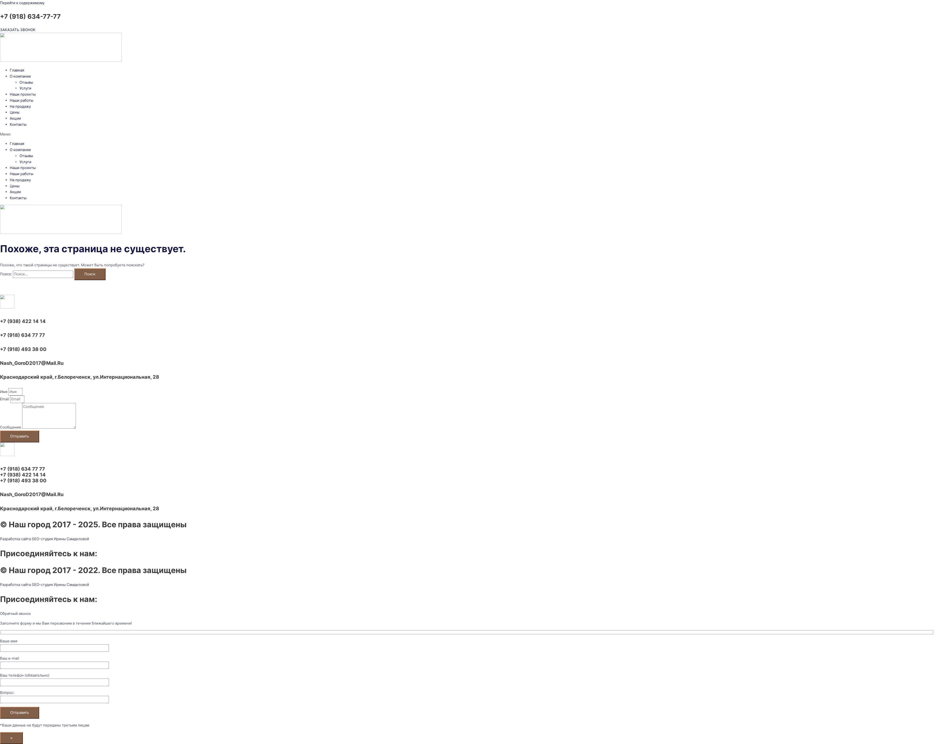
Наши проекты (23, 94)
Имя (4, 391)
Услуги (25, 88)
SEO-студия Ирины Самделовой (60, 539)
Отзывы (26, 82)
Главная (17, 70)
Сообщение (11, 427)
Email (5, 399)
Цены (14, 112)
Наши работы (21, 100)
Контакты (18, 124)
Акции (15, 118)
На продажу (20, 106)
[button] (467, 134)
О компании (20, 76)
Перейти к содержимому (22, 2)
